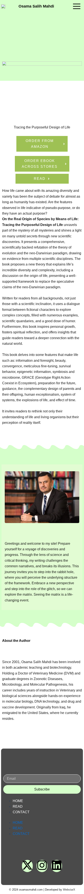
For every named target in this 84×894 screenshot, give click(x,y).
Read (18, 806)
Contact (21, 812)
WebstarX (69, 889)
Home (18, 801)
